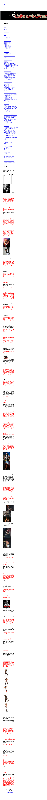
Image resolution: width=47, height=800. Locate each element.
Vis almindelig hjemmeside (10, 792)
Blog (4, 4)
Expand (5, 28)
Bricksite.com (10, 794)
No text (1, 1)
